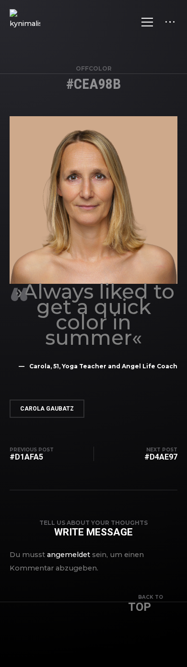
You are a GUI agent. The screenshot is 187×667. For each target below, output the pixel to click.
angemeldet (68, 554)
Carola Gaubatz (47, 408)
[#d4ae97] (156, 454)
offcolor (94, 68)
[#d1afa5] (36, 454)
